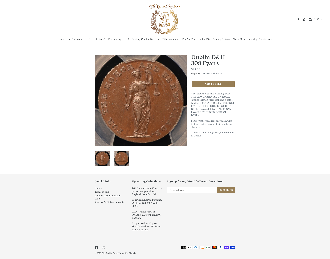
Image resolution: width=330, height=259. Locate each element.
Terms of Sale (102, 192)
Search (98, 188)
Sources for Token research (109, 202)
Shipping (195, 73)
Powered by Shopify (127, 253)
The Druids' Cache (110, 253)
